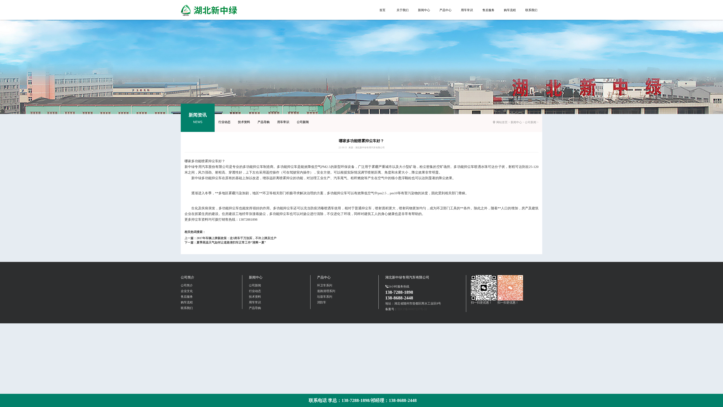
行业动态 (224, 122)
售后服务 (187, 296)
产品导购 (264, 122)
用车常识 (283, 122)
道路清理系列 (326, 291)
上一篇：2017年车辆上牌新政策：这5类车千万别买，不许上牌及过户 (230, 238)
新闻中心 (516, 122)
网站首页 (502, 122)
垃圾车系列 (324, 296)
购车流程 (187, 302)
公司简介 (187, 285)
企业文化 (187, 291)
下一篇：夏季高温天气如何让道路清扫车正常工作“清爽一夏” (225, 242)
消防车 (321, 302)
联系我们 (187, 308)
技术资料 (244, 122)
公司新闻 (303, 122)
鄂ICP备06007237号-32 (412, 309)
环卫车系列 (324, 285)
